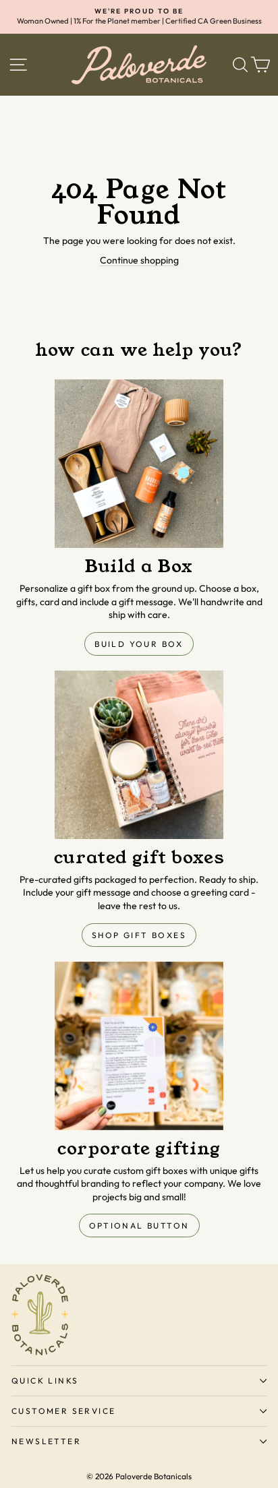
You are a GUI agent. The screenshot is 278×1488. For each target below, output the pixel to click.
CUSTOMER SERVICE (63, 1411)
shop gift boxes (139, 935)
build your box (139, 644)
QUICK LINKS (44, 1380)
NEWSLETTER (46, 1441)
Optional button (139, 1225)
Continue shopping (139, 260)
